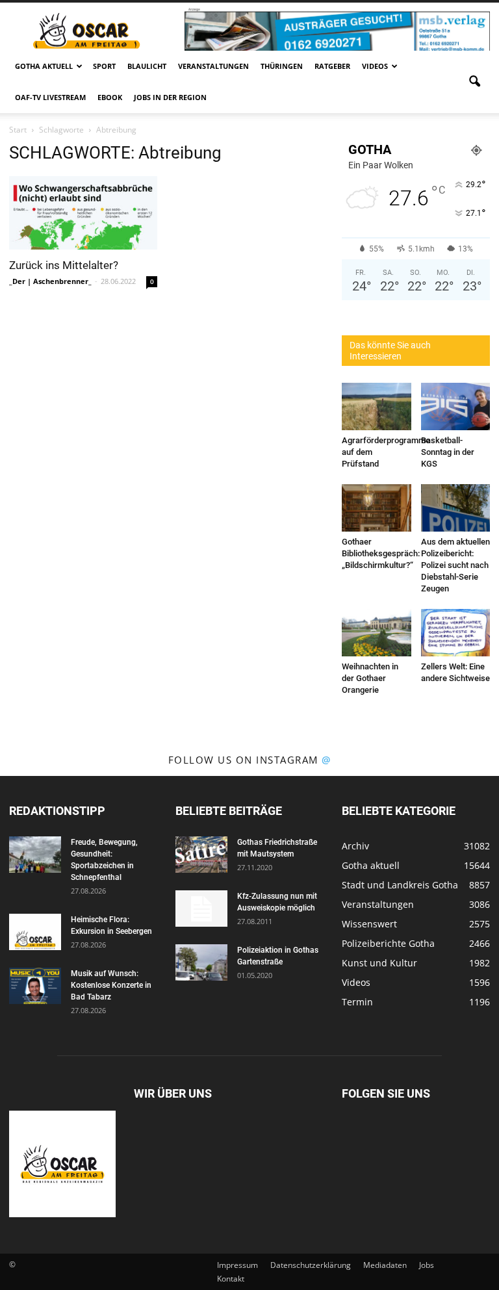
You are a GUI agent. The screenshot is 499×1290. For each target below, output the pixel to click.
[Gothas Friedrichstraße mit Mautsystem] (201, 854)
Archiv (355, 846)
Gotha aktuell (44, 66)
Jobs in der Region (170, 97)
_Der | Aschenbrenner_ (50, 281)
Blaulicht (146, 66)
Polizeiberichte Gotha (388, 943)
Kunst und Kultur (379, 963)
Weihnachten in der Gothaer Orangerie (370, 678)
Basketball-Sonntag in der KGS (447, 452)
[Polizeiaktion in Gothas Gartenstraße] (201, 962)
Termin (357, 1002)
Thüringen (282, 66)
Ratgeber (332, 66)
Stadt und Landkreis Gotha (400, 885)
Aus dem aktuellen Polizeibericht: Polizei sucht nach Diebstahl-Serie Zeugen (455, 565)
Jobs (426, 1265)
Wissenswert (369, 924)
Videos (375, 66)
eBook (109, 97)
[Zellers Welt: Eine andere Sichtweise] (456, 632)
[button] (474, 81)
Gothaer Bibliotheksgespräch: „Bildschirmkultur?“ (381, 553)
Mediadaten (385, 1265)
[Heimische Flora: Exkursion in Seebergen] (35, 932)
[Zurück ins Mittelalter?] (83, 213)
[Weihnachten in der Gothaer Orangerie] (376, 632)
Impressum (237, 1265)
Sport (104, 66)
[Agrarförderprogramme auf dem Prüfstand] (376, 406)
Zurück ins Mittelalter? (63, 265)
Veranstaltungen (213, 66)
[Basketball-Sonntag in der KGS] (456, 406)
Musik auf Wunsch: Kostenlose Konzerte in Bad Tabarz (111, 985)
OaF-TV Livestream (50, 97)
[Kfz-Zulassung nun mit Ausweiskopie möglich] (201, 908)
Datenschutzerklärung (310, 1265)
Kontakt (230, 1278)
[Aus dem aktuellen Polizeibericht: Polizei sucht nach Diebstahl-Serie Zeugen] (456, 508)
